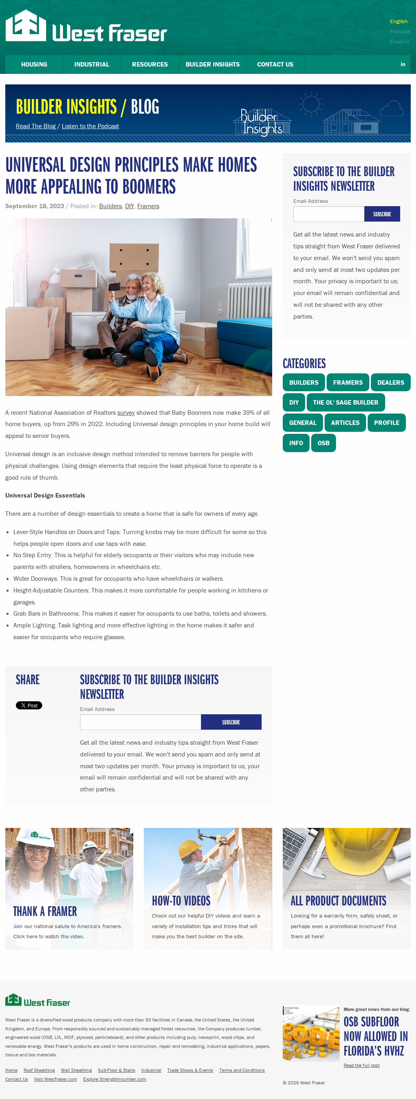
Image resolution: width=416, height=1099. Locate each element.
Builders (110, 206)
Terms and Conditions (242, 1070)
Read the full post (362, 1065)
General (302, 422)
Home (11, 1070)
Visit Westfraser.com (55, 1079)
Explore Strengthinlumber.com (114, 1079)
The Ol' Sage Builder (346, 402)
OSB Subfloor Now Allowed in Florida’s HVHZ (376, 1035)
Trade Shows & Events (190, 1070)
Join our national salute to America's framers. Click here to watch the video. (68, 920)
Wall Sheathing (76, 1070)
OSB (323, 443)
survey (126, 412)
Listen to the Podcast (90, 126)
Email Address (97, 709)
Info (296, 443)
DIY (129, 206)
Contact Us (16, 1079)
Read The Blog (36, 126)
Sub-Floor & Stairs (116, 1070)
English (399, 21)
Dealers (390, 382)
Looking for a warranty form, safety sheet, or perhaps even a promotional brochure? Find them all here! (344, 915)
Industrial (151, 1070)
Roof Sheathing (39, 1070)
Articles (345, 422)
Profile (386, 422)
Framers (148, 206)
